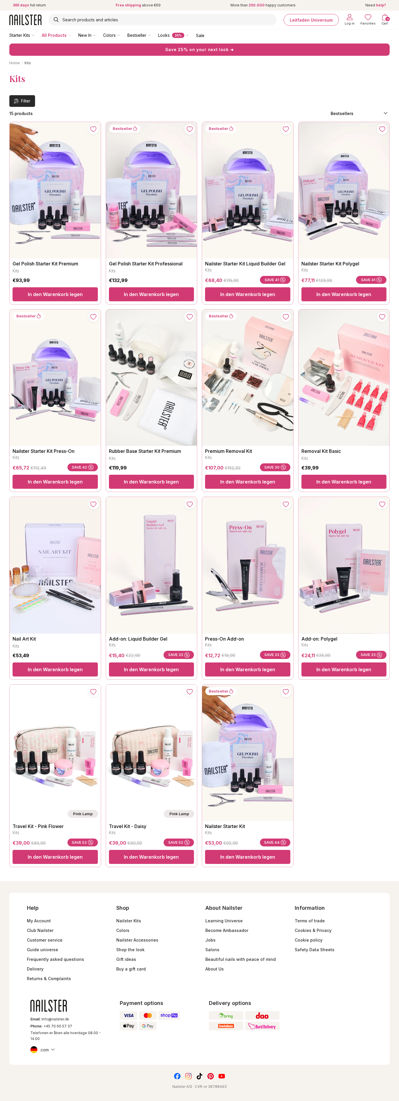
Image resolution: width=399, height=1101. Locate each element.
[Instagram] (188, 1076)
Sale (200, 35)
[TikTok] (199, 1076)
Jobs (210, 939)
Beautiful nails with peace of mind (240, 959)
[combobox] (162, 19)
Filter (25, 100)
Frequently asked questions (55, 959)
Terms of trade (310, 920)
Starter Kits (19, 35)
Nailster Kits (128, 920)
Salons (212, 949)
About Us (214, 968)
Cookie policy (308, 939)
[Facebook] (177, 1076)
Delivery (35, 968)
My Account (39, 920)
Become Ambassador (226, 930)
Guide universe (42, 949)
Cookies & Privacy (313, 930)
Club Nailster (40, 930)
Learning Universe (224, 920)
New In (84, 35)
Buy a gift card (131, 968)
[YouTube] (221, 1076)
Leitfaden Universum (311, 19)
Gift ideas (126, 959)
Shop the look (130, 949)
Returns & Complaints (49, 978)
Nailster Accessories (137, 939)
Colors (109, 35)
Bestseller (136, 35)
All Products (54, 35)
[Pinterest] (210, 1076)
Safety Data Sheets (314, 949)
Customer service (45, 939)
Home (14, 63)
